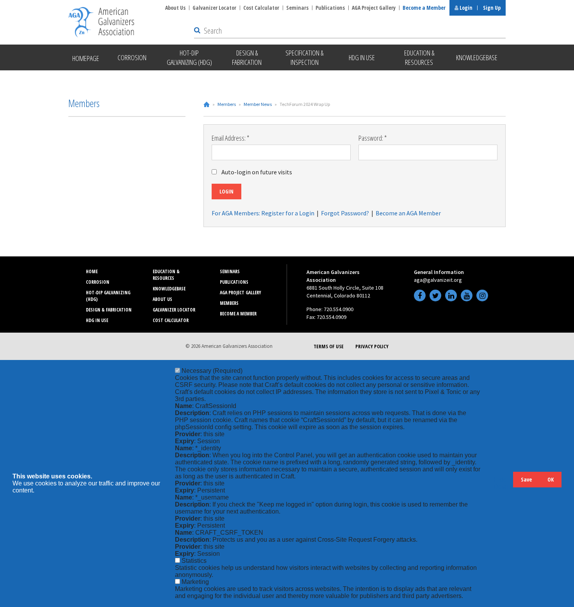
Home (206, 104)
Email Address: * (231, 138)
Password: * (372, 138)
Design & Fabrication (109, 309)
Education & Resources (166, 274)
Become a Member (424, 7)
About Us (175, 7)
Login (465, 7)
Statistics (194, 560)
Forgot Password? (345, 213)
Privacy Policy (372, 346)
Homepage (85, 58)
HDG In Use (97, 320)
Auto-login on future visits (256, 172)
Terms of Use (329, 346)
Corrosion (97, 282)
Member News (258, 104)
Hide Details (503, 483)
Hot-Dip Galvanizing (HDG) (108, 296)
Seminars (297, 7)
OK (550, 479)
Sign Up (492, 7)
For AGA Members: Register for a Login (263, 213)
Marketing (195, 581)
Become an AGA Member (408, 213)
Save (526, 479)
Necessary (212, 370)
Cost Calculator (261, 7)
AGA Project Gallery (374, 7)
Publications (330, 7)
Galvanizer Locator (214, 7)
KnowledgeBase (169, 288)
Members (226, 104)
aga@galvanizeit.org (438, 279)
